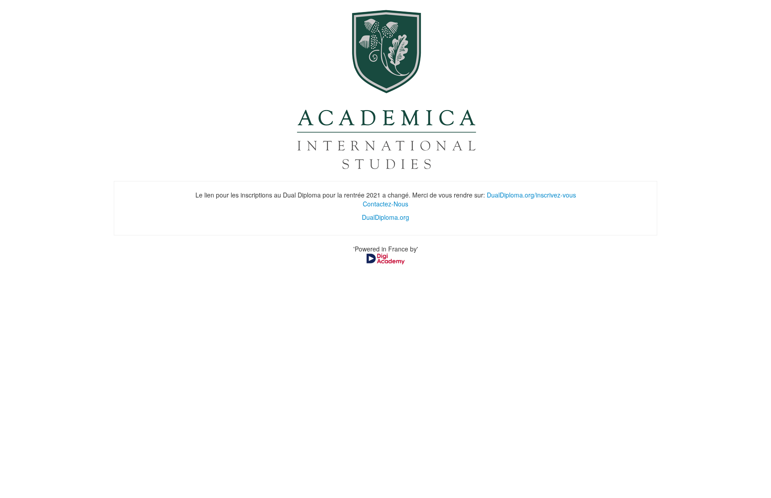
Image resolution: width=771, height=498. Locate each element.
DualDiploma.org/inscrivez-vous (531, 194)
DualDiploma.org (385, 217)
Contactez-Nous (385, 203)
